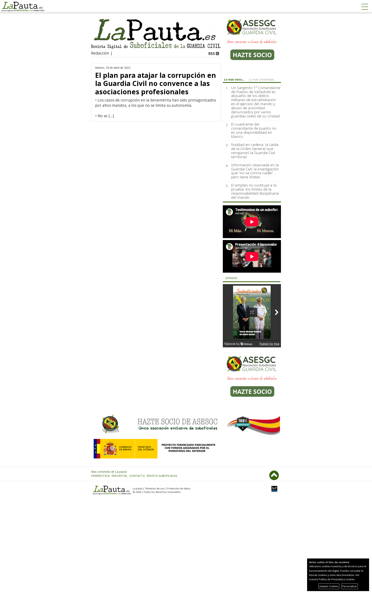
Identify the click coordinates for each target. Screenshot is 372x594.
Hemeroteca (100, 476)
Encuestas (119, 476)
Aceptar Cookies (328, 586)
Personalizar (349, 586)
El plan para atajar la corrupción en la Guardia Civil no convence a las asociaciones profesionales (155, 83)
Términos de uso (155, 488)
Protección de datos (178, 488)
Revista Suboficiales (162, 476)
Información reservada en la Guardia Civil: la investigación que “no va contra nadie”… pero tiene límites (255, 171)
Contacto (137, 476)
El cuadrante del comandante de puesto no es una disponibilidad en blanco (253, 130)
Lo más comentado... (262, 79)
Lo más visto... (234, 79)
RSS (212, 53)
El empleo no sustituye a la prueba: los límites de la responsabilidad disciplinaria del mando (255, 191)
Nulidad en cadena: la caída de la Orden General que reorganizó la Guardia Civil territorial (254, 151)
